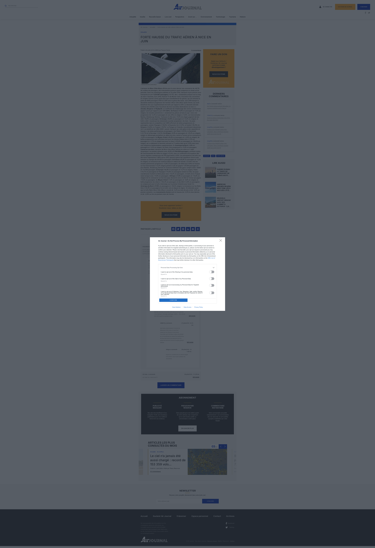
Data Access (187, 307)
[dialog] (187, 274)
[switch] (211, 272)
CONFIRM (173, 300)
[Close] (221, 241)
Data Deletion (176, 307)
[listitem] (187, 268)
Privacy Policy (198, 307)
